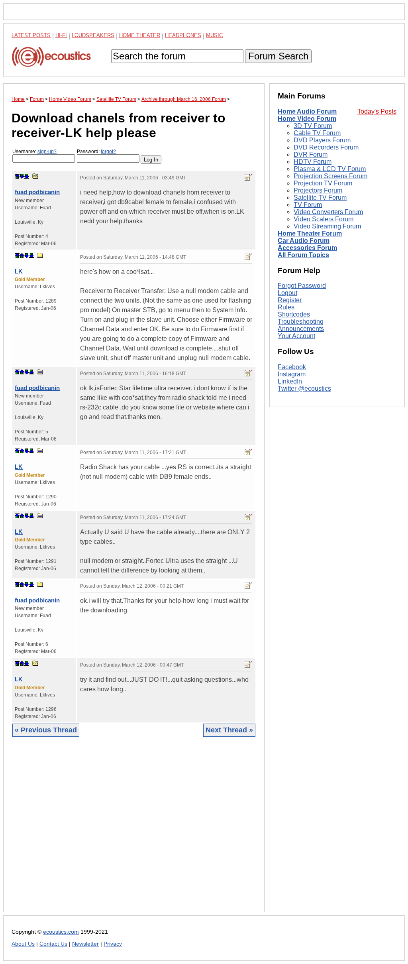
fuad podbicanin (37, 192)
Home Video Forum (307, 118)
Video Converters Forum (328, 212)
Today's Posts (376, 111)
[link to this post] (35, 176)
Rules (286, 307)
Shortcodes (294, 314)
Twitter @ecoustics (304, 388)
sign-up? (47, 151)
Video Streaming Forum (327, 226)
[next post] (22, 176)
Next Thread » (229, 730)
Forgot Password (302, 285)
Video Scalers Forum (323, 219)
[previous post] (22, 255)
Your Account (296, 335)
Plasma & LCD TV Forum (330, 168)
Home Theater (139, 35)
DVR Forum (311, 154)
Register (290, 300)
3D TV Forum (313, 125)
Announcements (301, 328)
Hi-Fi (61, 35)
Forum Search (278, 56)
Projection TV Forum (323, 183)
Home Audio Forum (307, 111)
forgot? (108, 151)
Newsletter (85, 944)
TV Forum (308, 204)
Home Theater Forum (310, 233)
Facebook (292, 367)
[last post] (26, 176)
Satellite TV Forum (320, 197)
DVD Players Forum (322, 140)
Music (214, 35)
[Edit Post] (248, 177)
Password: (96, 151)
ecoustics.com (61, 932)
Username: (34, 151)
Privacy (113, 944)
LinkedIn (290, 381)
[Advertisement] (134, 830)
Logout (287, 292)
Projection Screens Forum (330, 176)
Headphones (183, 35)
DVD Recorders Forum (326, 147)
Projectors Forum (318, 190)
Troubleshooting (301, 321)
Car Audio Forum (304, 240)
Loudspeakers (93, 35)
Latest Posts (31, 35)
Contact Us (53, 944)
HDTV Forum (313, 161)
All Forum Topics (303, 255)
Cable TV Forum (317, 133)
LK (19, 271)
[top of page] (17, 176)
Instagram (292, 374)
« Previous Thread (46, 730)
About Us (23, 944)
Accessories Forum (307, 247)
